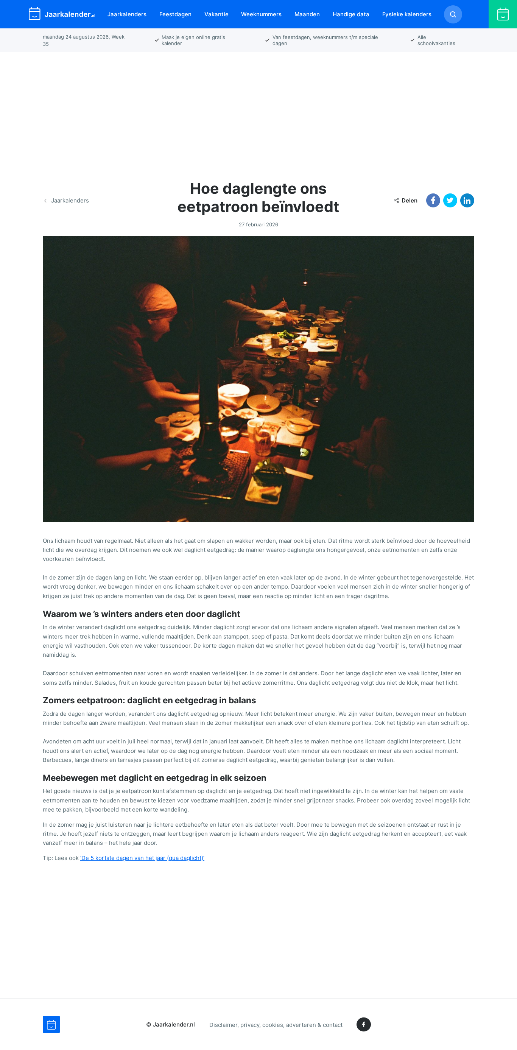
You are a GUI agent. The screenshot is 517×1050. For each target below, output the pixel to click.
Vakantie (216, 14)
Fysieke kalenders (406, 14)
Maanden (307, 14)
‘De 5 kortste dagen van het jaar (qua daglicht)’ (142, 857)
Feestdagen (175, 14)
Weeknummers (261, 14)
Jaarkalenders (126, 14)
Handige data (351, 14)
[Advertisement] (258, 111)
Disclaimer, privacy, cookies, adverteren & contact (276, 1024)
